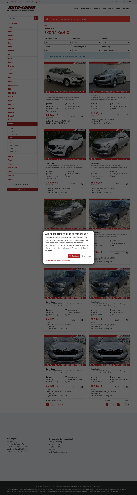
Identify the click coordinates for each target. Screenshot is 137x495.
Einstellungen (86, 256)
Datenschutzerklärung (53, 261)
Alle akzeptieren (74, 256)
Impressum (66, 261)
